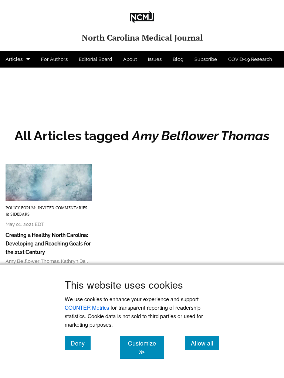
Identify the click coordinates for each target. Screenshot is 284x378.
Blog (178, 59)
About (130, 59)
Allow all (205, 343)
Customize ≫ (146, 347)
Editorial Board (95, 59)
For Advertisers (23, 76)
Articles (14, 59)
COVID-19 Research (250, 59)
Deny (81, 343)
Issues (155, 59)
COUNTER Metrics (87, 307)
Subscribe (206, 59)
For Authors (54, 59)
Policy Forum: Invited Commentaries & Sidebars (46, 211)
